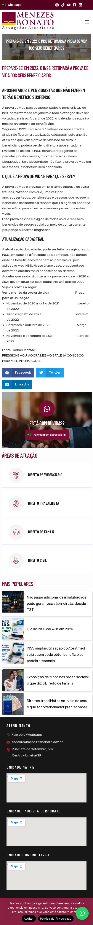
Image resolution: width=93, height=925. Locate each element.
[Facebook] (74, 5)
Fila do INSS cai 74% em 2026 (50, 629)
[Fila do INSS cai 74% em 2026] (13, 629)
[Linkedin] (80, 5)
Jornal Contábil (24, 350)
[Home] (28, 21)
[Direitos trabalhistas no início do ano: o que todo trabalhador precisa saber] (13, 704)
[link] (47, 475)
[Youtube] (69, 5)
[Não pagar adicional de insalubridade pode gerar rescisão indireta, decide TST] (13, 602)
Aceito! (29, 918)
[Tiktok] (63, 5)
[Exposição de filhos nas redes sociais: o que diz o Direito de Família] (13, 680)
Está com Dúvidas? (46, 423)
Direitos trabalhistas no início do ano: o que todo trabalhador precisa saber (57, 703)
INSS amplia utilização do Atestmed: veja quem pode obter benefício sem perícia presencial (57, 654)
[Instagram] (57, 5)
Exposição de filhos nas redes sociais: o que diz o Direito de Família (58, 680)
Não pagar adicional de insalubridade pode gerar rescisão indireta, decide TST (57, 603)
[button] (87, 21)
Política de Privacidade (56, 918)
